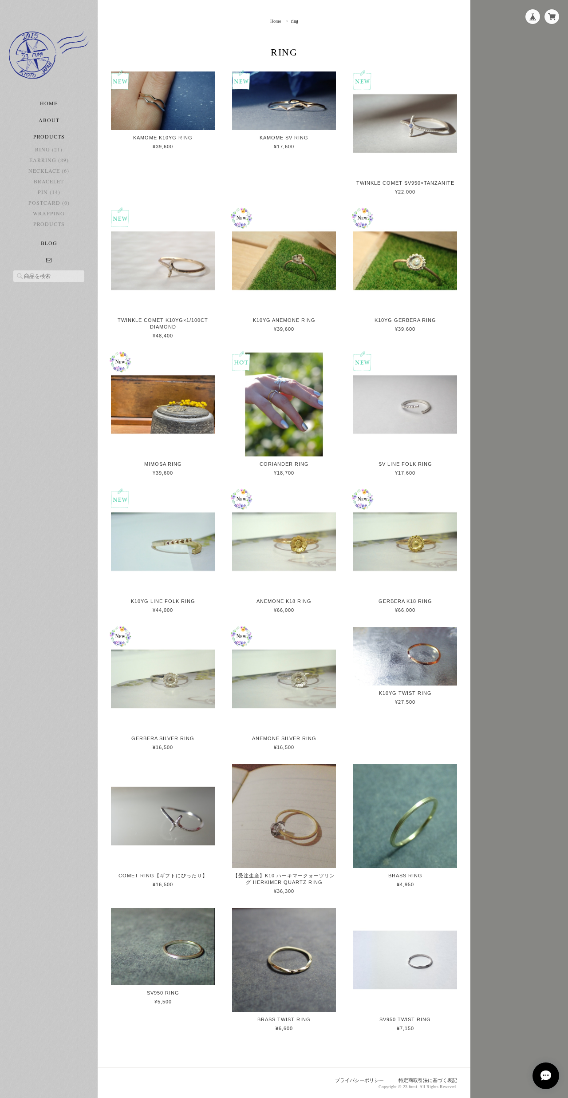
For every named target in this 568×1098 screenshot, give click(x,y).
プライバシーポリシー (359, 1080)
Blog (49, 242)
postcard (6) (49, 202)
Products (49, 223)
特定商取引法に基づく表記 (427, 1080)
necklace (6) (48, 170)
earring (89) (49, 159)
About (49, 119)
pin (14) (49, 191)
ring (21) (49, 149)
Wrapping (49, 213)
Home (49, 103)
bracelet (49, 181)
